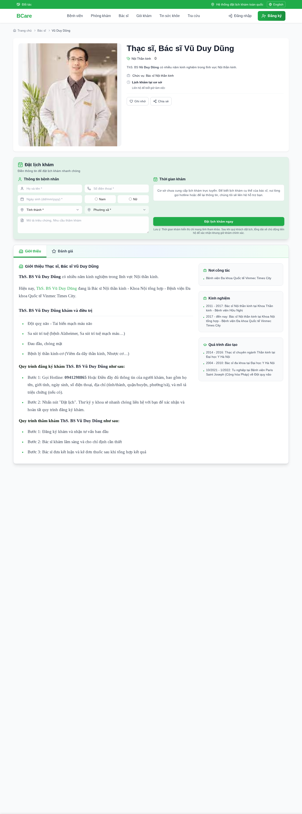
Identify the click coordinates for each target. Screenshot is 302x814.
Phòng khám (101, 16)
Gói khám (143, 16)
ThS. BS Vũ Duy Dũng (56, 288)
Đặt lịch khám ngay (218, 221)
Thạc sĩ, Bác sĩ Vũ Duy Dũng (180, 48)
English (278, 4)
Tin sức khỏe (169, 16)
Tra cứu (194, 16)
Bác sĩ (123, 16)
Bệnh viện (75, 16)
